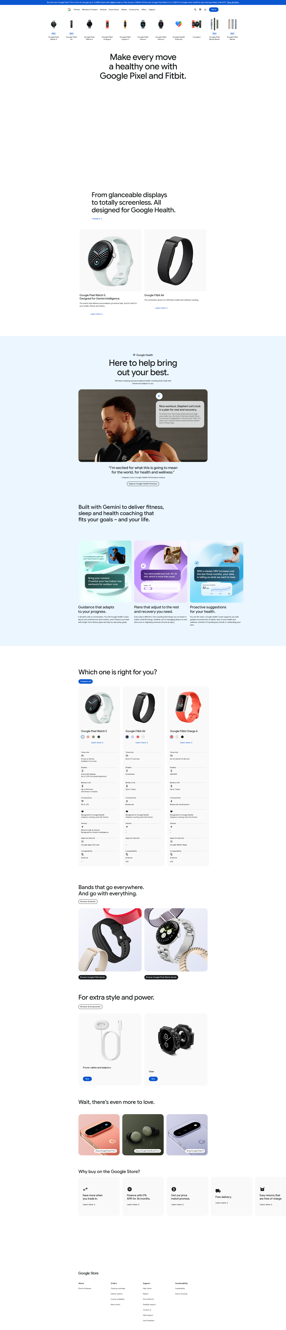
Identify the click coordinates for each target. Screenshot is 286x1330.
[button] (195, 9)
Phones (77, 10)
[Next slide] (280, 260)
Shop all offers (233, 2)
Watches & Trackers (90, 10)
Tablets (124, 10)
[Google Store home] (69, 9)
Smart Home (114, 10)
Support (152, 10)
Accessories (134, 10)
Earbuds (103, 10)
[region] (143, 29)
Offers (143, 10)
